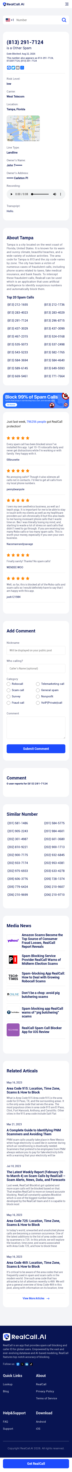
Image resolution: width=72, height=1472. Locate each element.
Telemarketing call (52, 684)
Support (8, 1428)
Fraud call (18, 702)
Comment (13, 713)
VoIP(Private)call (51, 702)
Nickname (13, 642)
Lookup (8, 1384)
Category (12, 679)
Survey (16, 696)
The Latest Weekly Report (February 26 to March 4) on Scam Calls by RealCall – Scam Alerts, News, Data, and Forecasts (36, 1176)
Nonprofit (47, 696)
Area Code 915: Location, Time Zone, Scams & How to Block (33, 1090)
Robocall (17, 684)
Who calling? (15, 661)
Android (41, 1421)
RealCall (41, 1384)
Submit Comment (36, 749)
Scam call (18, 690)
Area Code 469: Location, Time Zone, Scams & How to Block (33, 1264)
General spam (50, 690)
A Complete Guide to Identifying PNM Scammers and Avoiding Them (34, 1132)
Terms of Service (46, 1398)
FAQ (5, 1421)
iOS (38, 1428)
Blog (6, 1391)
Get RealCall (36, 1464)
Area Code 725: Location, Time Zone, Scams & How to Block (33, 1223)
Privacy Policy (45, 1391)
